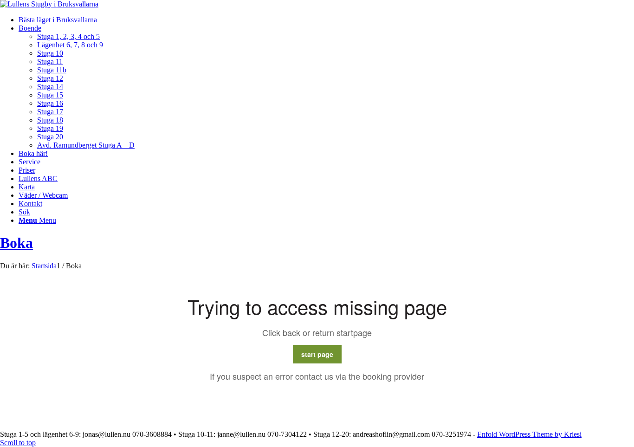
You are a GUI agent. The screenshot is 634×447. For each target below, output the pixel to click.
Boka (16, 242)
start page (317, 354)
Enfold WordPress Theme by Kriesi (529, 434)
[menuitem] (326, 20)
